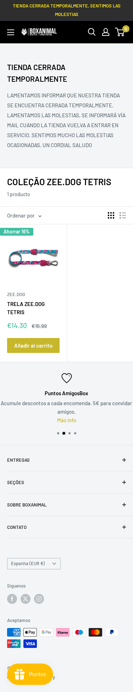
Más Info (66, 420)
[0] (120, 32)
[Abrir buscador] (92, 32)
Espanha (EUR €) (28, 563)
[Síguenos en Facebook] (12, 599)
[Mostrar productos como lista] (123, 215)
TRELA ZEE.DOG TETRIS (26, 308)
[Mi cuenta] (105, 32)
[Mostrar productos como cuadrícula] (111, 215)
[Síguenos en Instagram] (39, 599)
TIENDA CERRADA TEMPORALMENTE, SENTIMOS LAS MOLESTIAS (67, 10)
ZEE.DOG (16, 294)
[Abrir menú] (10, 32)
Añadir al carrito (33, 345)
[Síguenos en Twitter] (26, 599)
